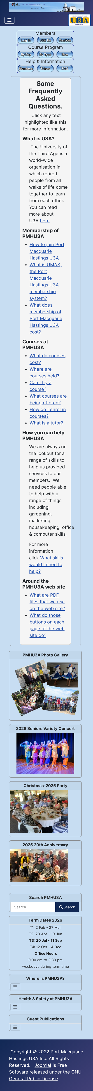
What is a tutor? (46, 423)
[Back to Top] (84, 1081)
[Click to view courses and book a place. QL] (65, 39)
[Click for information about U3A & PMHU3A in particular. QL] (65, 68)
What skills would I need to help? (46, 564)
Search (69, 907)
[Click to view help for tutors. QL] (45, 68)
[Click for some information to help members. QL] (26, 68)
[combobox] (33, 907)
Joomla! (43, 1065)
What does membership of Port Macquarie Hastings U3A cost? (46, 318)
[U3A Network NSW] (79, 19)
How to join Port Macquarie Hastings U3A (47, 251)
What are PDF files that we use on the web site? (47, 601)
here (45, 220)
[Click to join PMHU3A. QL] (45, 39)
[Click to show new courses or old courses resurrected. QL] (65, 54)
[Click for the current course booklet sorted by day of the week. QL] (26, 54)
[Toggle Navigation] (9, 20)
